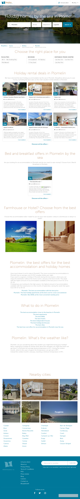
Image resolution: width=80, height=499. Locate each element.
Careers (23, 479)
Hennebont (45, 431)
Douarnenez (8, 438)
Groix (5, 431)
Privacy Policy (25, 467)
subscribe (73, 463)
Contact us (24, 481)
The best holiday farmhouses (40, 323)
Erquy (43, 438)
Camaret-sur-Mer (47, 436)
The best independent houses (40, 321)
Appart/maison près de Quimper (38, 127)
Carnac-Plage (64, 428)
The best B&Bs (40, 316)
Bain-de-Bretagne (66, 425)
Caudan (6, 425)
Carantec (25, 438)
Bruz (5, 428)
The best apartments (40, 314)
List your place (25, 462)
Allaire (6, 446)
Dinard (24, 443)
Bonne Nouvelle (27, 431)
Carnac (24, 441)
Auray (62, 441)
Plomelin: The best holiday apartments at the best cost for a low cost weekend (40, 293)
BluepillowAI (25, 483)
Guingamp (25, 425)
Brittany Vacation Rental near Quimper (15, 97)
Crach (62, 433)
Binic (61, 438)
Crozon (6, 436)
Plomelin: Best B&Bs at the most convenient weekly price (40, 295)
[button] (34, 493)
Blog (22, 476)
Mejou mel (57, 97)
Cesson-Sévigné (65, 443)
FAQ (22, 471)
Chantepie (44, 425)
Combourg (63, 431)
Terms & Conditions (27, 469)
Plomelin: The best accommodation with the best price (40, 290)
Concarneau (26, 428)
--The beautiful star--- (35, 181)
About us (24, 464)
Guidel (43, 441)
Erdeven (44, 428)
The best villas (40, 325)
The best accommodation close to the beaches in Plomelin (40, 312)
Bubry (24, 433)
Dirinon (43, 443)
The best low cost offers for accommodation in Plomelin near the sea (40, 327)
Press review (25, 474)
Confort (43, 433)
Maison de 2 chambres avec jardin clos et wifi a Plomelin (45, 97)
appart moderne (8, 127)
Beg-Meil (25, 436)
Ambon (6, 433)
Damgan (63, 436)
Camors (6, 443)
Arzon (24, 446)
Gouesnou (7, 441)
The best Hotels (40, 319)
